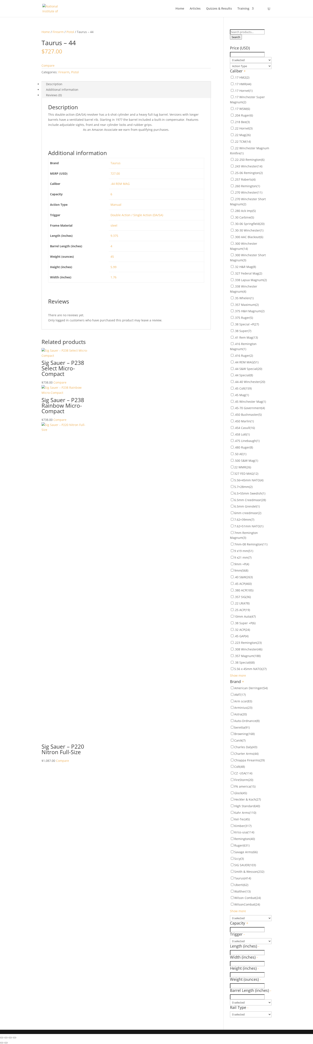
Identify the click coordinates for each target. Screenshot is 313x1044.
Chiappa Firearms (249, 760)
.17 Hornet (243, 91)
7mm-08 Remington (250, 544)
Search (236, 37)
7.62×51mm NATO (248, 526)
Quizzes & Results (219, 8)
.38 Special (244, 662)
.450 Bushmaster (248, 415)
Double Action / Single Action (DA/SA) (137, 215)
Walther (242, 891)
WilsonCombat (247, 904)
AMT (240, 695)
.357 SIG (242, 597)
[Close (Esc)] (1, 1037)
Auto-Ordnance (247, 721)
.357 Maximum (246, 305)
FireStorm (243, 780)
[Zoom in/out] (14, 1037)
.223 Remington (248, 643)
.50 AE (240, 454)
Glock (240, 793)
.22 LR (242, 603)
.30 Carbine (244, 217)
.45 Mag (241, 395)
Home (179, 8)
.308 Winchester (248, 649)
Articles (195, 8)
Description (54, 84)
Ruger (242, 845)
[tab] (126, 84)
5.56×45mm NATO (248, 480)
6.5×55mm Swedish (249, 493)
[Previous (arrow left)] (1, 1042)
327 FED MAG (246, 474)
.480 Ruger (243, 447)
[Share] (6, 1037)
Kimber (242, 826)
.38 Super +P (245, 623)
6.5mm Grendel (247, 506)
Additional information (62, 90)
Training (243, 8)
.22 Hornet (243, 128)
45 (112, 257)
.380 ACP (243, 590)
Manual (116, 205)
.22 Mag (242, 135)
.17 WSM (242, 109)
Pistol (70, 32)
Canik (240, 740)
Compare (48, 65)
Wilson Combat (247, 898)
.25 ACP (242, 610)
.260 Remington (247, 186)
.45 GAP (241, 636)
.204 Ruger (243, 115)
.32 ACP (242, 630)
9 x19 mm (243, 551)
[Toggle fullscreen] (10, 1037)
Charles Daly (245, 747)
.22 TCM (242, 141)
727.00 (115, 173)
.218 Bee (242, 122)
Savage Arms (246, 852)
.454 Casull (244, 428)
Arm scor (243, 701)
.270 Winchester (248, 192)
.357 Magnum (247, 656)
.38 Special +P (246, 324)
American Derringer (251, 688)
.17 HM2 (241, 77)
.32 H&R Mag (245, 267)
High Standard (247, 806)
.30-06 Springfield (249, 224)
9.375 (114, 236)
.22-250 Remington (249, 160)
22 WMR (242, 467)
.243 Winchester (248, 166)
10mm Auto (245, 616)
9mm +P (241, 564)
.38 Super (242, 331)
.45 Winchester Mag (250, 402)
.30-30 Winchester (248, 230)
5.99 (113, 267)
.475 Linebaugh (247, 441)
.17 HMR (242, 84)
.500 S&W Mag (246, 461)
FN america (245, 786)
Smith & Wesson (249, 872)
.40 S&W (243, 577)
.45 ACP (243, 584)
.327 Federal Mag (248, 273)
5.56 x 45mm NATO (250, 669)
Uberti (241, 885)
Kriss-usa (244, 832)
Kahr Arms (245, 813)
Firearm (58, 32)
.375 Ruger (243, 318)
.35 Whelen (244, 298)
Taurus (116, 163)
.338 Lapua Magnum (250, 280)
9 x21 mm (242, 557)
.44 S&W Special (248, 369)
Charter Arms (246, 754)
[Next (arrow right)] (6, 1042)
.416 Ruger (243, 356)
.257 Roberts (245, 179)
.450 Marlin (244, 421)
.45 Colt (243, 388)
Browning (244, 734)
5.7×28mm (243, 487)
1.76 (113, 277)
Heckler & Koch (247, 799)
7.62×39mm (244, 520)
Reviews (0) (54, 95)
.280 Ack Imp (245, 211)
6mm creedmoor (247, 513)
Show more (238, 675)
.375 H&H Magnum (249, 311)
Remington (244, 839)
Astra (240, 714)
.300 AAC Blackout (248, 237)
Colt (239, 767)
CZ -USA (243, 773)
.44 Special (243, 375)
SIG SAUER (245, 865)
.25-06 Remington (248, 173)
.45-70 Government (249, 408)
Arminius (243, 708)
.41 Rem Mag (246, 337)
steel (114, 225)
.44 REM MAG (120, 184)
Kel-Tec (242, 819)
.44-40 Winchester (249, 382)
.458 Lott (242, 434)
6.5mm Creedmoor (250, 500)
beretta (242, 727)
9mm (241, 570)
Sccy (239, 859)
